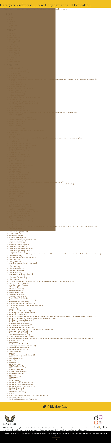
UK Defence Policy (15, 366)
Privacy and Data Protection (18, 301)
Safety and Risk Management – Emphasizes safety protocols (29, 329)
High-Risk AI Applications (17, 237)
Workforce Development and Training (21, 399)
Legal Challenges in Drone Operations (22, 263)
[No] (108, 437)
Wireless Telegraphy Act (17, 397)
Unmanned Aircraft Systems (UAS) (20, 386)
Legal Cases (13, 259)
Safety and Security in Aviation (19, 331)
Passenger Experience (16, 296)
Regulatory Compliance (17, 314)
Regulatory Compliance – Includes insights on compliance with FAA (32, 318)
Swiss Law (12, 342)
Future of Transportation (17, 232)
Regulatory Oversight (16, 322)
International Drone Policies (18, 246)
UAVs (10, 360)
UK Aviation (12, 362)
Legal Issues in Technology (18, 278)
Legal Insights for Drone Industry (20, 274)
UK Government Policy (16, 373)
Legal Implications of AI (16, 270)
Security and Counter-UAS (18, 333)
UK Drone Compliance (16, 368)
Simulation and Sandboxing (18, 335)
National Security (14, 292)
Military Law (13, 287)
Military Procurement (16, 289)
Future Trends (13, 233)
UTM (10, 393)
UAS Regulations (14, 357)
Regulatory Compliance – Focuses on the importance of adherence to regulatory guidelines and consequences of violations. (51, 316)
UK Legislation (14, 377)
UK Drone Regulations (16, 371)
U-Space (12, 353)
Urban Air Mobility (15, 390)
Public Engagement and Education (20, 303)
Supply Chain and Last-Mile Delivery (21, 336)
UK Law (11, 375)
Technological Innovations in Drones (21, 346)
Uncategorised (14, 381)
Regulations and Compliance (18, 311)
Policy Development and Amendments (22, 300)
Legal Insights (13, 272)
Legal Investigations (15, 276)
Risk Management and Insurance (20, 327)
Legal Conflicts (14, 267)
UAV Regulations (14, 358)
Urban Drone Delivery (16, 392)
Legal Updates (14, 279)
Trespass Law (13, 351)
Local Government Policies (18, 283)
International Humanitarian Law (19, 250)
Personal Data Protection (17, 298)
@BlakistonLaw (57, 406)
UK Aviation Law (14, 364)
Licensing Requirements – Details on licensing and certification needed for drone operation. (40, 281)
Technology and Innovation (18, 347)
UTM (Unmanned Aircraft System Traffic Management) (27, 395)
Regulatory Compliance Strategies (20, 320)
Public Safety (13, 307)
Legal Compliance (15, 265)
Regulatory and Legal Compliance (20, 313)
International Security (16, 252)
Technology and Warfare (17, 349)
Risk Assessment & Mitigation (19, 325)
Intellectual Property (15, 243)
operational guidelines (16, 294)
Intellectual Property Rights (18, 244)
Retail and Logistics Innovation (19, 324)
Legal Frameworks (15, 268)
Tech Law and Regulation (17, 344)
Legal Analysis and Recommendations (22, 257)
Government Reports (16, 235)
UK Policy (12, 379)
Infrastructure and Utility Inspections (21, 239)
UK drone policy (14, 370)
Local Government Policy (17, 285)
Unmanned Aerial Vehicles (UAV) (20, 382)
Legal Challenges (15, 261)
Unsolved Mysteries (15, 388)
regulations (12, 309)
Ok (56, 439)
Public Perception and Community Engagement (25, 305)
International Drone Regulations (19, 248)
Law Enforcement (15, 255)
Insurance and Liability (16, 241)
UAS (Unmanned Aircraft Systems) (20, 355)
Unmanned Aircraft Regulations (19, 384)
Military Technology (15, 290)
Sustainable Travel (15, 340)
